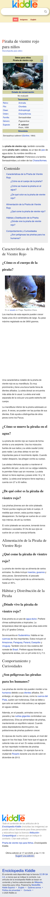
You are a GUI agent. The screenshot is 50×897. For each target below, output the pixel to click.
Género (6, 121)
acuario (12, 310)
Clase (5, 110)
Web (15, 19)
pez (43, 149)
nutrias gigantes (22, 716)
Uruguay (6, 645)
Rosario (15, 753)
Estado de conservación (23, 92)
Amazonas (7, 642)
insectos (31, 572)
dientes (27, 692)
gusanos (41, 572)
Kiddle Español (8, 887)
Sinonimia (23, 131)
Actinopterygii (24, 110)
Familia (6, 117)
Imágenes (24, 19)
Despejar (40, 11)
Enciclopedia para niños (12, 50)
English (33, 19)
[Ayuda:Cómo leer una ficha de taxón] (42, 60)
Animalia (22, 102)
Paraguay (17, 642)
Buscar (45, 11)
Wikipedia (38, 882)
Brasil (15, 649)
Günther (26, 135)
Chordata (22, 106)
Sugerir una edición (24, 855)
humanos (6, 692)
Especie (6, 124)
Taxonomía (23, 99)
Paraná (26, 642)
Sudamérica (24, 635)
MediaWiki (36, 885)
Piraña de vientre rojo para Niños (17, 842)
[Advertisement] (25, 30)
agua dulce (31, 618)
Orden (5, 113)
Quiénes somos (34, 887)
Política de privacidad (11, 890)
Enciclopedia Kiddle (11, 826)
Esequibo (36, 642)
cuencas (6, 638)
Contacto (27, 890)
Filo (4, 106)
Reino (5, 102)
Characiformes (25, 113)
